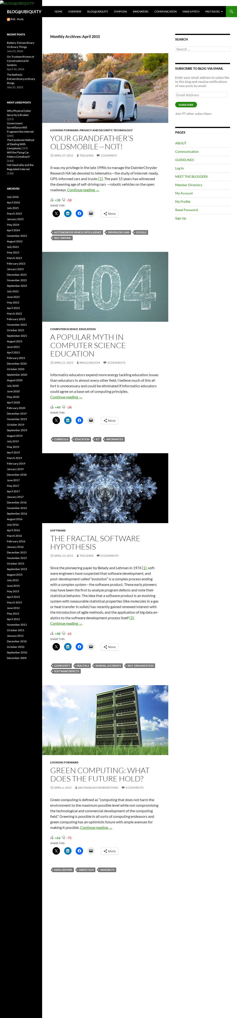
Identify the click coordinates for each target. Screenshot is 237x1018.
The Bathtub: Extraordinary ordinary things (21, 79)
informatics (114, 439)
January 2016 (15, 547)
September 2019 (17, 430)
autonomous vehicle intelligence (77, 232)
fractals (83, 665)
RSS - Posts (17, 19)
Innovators (140, 11)
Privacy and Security (96, 130)
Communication (165, 11)
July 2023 (13, 247)
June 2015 (13, 585)
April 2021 (13, 352)
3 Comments (116, 362)
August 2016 (14, 519)
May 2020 (13, 397)
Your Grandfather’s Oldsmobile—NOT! (91, 142)
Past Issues (212, 11)
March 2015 (14, 602)
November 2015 (17, 558)
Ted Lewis (87, 155)
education (82, 439)
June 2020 (13, 391)
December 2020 (17, 363)
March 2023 (14, 258)
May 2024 (13, 224)
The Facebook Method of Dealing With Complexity (20, 144)
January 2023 (15, 269)
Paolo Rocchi (90, 362)
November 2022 (17, 280)
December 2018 (17, 474)
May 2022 (13, 302)
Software (58, 530)
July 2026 (13, 197)
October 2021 (15, 330)
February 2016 (16, 541)
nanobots (107, 869)
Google (141, 232)
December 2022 (17, 274)
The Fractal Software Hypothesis (95, 542)
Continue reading (83, 189)
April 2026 (13, 202)
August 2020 (14, 380)
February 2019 (16, 463)
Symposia (120, 11)
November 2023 (17, 235)
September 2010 (17, 652)
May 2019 (13, 447)
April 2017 (13, 491)
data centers (63, 869)
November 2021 (17, 324)
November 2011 (17, 624)
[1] (100, 178)
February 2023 (16, 263)
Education (87, 329)
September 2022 (17, 285)
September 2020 (17, 374)
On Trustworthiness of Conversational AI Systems (20, 61)
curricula (61, 439)
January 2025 (15, 219)
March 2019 (14, 458)
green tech (86, 869)
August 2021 (14, 341)
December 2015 (17, 552)
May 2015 (13, 591)
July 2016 (13, 524)
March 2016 (14, 535)
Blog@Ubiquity (97, 11)
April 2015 (13, 597)
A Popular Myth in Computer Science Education (88, 345)
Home (58, 11)
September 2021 (17, 335)
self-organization (140, 665)
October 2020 (15, 369)
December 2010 (17, 641)
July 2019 (13, 441)
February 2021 (16, 358)
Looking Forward (64, 130)
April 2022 (13, 308)
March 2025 (14, 213)
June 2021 (13, 347)
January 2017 (15, 497)
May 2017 (13, 485)
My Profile (182, 201)
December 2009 (17, 658)
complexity (62, 665)
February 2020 (16, 408)
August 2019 (14, 435)
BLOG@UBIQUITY (24, 11)
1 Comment (108, 155)
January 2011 (15, 635)
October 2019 (15, 424)
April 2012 (13, 619)
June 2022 (13, 297)
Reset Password (186, 210)
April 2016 (13, 530)
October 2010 (15, 647)
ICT (98, 439)
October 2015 (15, 563)
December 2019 (17, 413)
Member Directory (188, 185)
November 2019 (17, 419)
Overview (74, 11)
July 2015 (13, 580)
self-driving (62, 237)
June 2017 (13, 480)
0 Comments (109, 555)
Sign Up (180, 218)
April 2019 (13, 452)
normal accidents (108, 665)
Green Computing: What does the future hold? (100, 774)
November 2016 (17, 508)
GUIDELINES (184, 160)
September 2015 (17, 569)
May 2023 (13, 252)
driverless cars (118, 232)
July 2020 (13, 385)
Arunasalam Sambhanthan (98, 787)
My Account (184, 193)
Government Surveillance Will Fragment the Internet (20, 127)
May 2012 (13, 613)
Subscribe (186, 104)
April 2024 (13, 230)
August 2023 (14, 241)
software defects (66, 671)
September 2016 (17, 513)
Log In (179, 168)
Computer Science (64, 329)
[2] (131, 617)
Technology (123, 130)
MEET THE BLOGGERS (191, 176)
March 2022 (14, 313)
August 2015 (14, 574)
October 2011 (15, 630)
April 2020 (13, 402)
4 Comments (134, 787)
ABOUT (180, 143)
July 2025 (13, 208)
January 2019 (15, 469)
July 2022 (13, 291)
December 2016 (17, 502)
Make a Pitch (191, 11)
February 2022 (16, 319)
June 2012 (13, 608)
